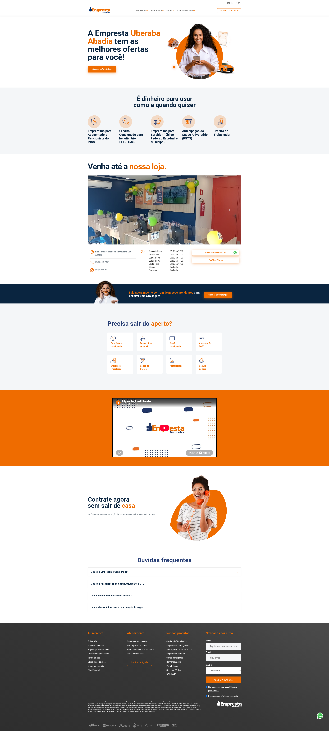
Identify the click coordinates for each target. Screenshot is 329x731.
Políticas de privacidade (98, 660)
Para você (141, 10)
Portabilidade (172, 673)
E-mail (208, 659)
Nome (208, 648)
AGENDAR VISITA (216, 267)
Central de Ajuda (139, 669)
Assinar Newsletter (223, 686)
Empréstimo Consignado (177, 652)
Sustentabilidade (185, 10)
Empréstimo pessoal (175, 660)
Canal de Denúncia (135, 660)
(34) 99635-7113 (103, 276)
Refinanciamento (173, 669)
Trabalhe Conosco (96, 652)
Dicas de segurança (97, 669)
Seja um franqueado (229, 10)
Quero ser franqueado (137, 648)
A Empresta (156, 10)
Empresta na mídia (96, 673)
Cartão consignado (174, 665)
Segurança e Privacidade (99, 656)
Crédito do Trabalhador (176, 648)
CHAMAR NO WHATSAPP (215, 259)
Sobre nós (92, 648)
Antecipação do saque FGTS (179, 656)
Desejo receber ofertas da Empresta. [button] (223, 703)
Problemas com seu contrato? (140, 656)
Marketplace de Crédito (137, 652)
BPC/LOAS (171, 681)
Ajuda (169, 10)
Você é (209, 672)
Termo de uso (94, 665)
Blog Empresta (94, 677)
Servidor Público (173, 677)
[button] (99, 213)
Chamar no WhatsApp (102, 69)
